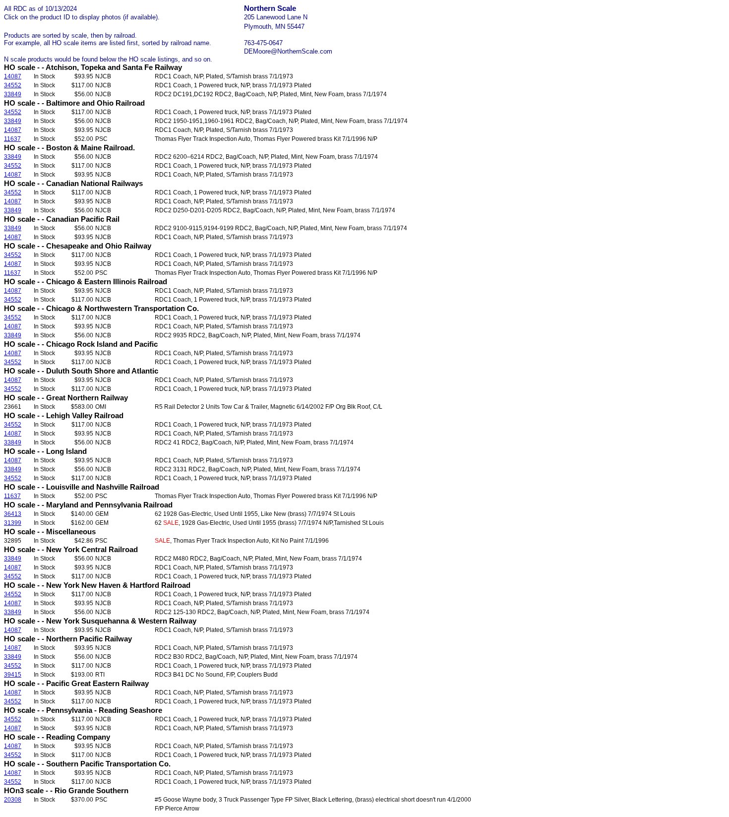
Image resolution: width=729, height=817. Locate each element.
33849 (12, 94)
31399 (12, 522)
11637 (12, 138)
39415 (12, 674)
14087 (12, 76)
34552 (12, 85)
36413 (12, 513)
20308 (12, 799)
